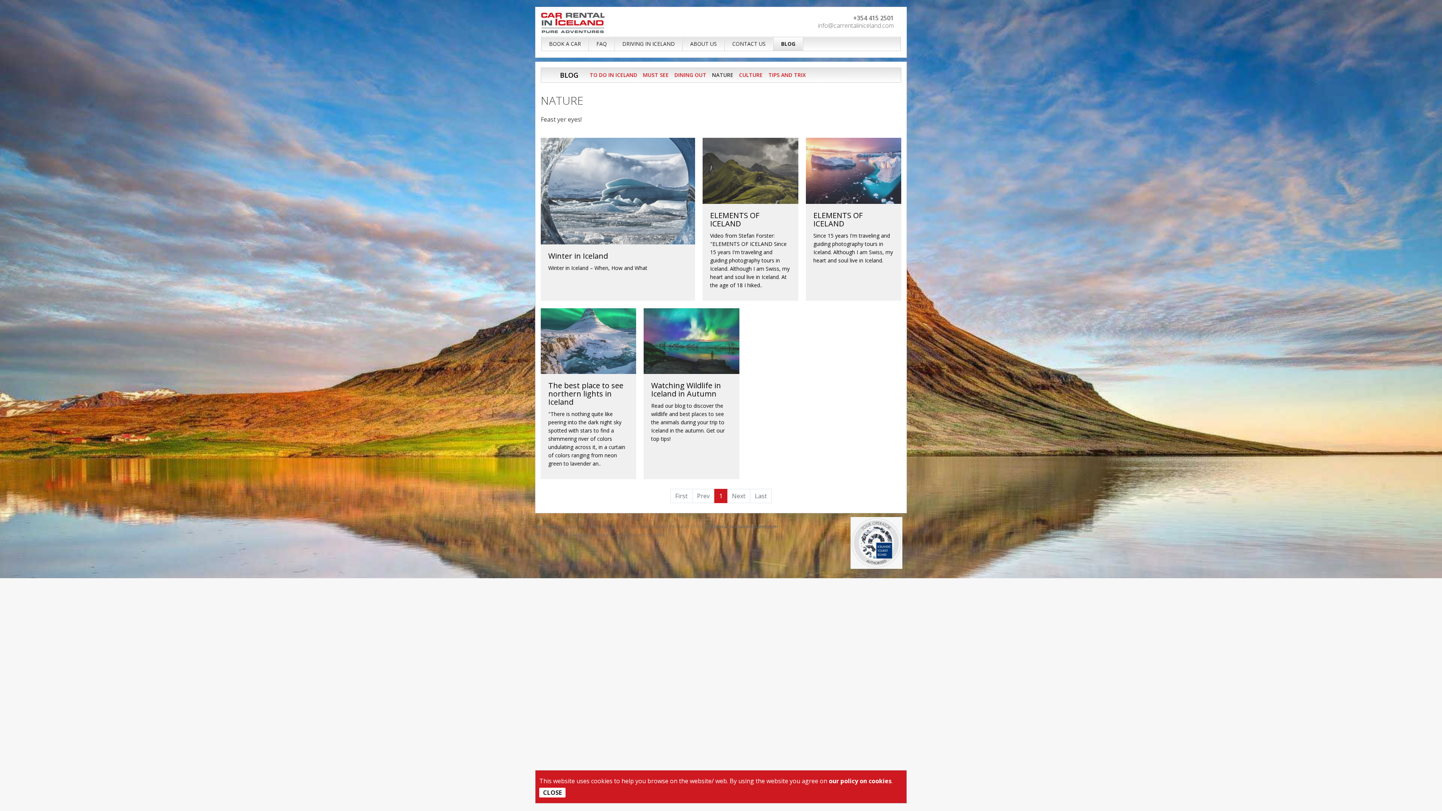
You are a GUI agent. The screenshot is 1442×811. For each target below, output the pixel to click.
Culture (751, 75)
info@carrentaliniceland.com (856, 25)
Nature (722, 75)
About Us (703, 43)
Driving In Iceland (648, 43)
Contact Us (749, 43)
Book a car (565, 43)
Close (552, 792)
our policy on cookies (860, 781)
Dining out (690, 75)
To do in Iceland (613, 75)
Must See (656, 75)
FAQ (601, 43)
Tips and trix (787, 75)
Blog (788, 43)
